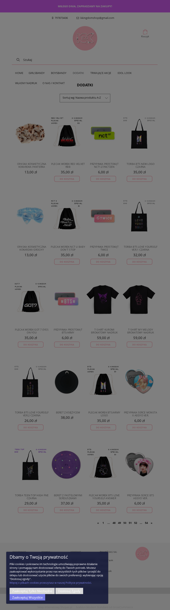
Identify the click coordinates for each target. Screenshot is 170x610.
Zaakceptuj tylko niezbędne (32, 591)
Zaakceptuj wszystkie (27, 597)
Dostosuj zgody (69, 591)
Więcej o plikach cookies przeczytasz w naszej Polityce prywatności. (51, 583)
